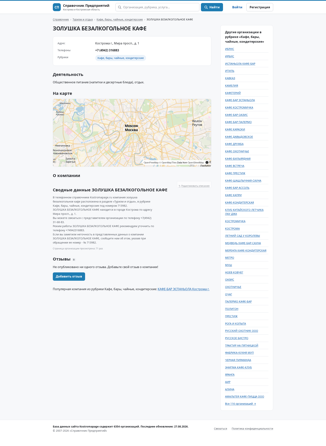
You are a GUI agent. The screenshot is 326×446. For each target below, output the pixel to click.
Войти (237, 7)
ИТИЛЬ (229, 71)
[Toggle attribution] (207, 162)
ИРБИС (229, 56)
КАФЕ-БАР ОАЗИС (236, 115)
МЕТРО (229, 257)
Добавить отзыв (69, 276)
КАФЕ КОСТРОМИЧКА (239, 107)
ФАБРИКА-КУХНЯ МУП (239, 352)
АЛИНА (229, 389)
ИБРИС (229, 49)
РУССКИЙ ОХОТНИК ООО (241, 330)
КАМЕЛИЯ (231, 85)
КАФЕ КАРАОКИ (235, 129)
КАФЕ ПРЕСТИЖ (235, 173)
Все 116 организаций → (240, 403)
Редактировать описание (194, 185)
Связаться (220, 428)
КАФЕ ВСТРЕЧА (234, 166)
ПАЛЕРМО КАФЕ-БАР (238, 301)
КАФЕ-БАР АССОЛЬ (237, 187)
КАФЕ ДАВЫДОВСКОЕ (239, 136)
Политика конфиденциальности (252, 428)
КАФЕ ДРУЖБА (234, 144)
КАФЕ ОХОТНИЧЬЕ (237, 151)
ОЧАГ (228, 294)
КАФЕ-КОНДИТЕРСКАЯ (239, 202)
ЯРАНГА (230, 374)
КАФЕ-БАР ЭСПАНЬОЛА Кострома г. (183, 289)
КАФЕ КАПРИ (233, 195)
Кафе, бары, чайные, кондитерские (120, 19)
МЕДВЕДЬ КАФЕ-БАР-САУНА (243, 243)
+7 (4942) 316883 (107, 50)
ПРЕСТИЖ (231, 316)
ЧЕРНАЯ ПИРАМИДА (238, 360)
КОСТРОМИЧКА (235, 221)
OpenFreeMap (151, 162)
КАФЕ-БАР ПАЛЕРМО (238, 122)
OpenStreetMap (196, 162)
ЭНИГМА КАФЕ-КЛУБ (238, 367)
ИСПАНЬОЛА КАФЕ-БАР (240, 63)
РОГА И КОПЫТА (235, 323)
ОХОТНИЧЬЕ (233, 287)
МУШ (228, 265)
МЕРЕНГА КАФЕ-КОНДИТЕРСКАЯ (245, 250)
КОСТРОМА (232, 228)
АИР (227, 382)
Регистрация (260, 7)
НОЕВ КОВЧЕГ (234, 272)
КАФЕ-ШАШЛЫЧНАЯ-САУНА (243, 180)
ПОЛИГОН (231, 309)
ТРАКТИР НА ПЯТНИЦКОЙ (241, 345)
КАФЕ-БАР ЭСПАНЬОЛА (240, 100)
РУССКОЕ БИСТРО (236, 338)
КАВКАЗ (230, 78)
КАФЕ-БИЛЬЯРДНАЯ (238, 158)
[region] (132, 133)
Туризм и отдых (83, 19)
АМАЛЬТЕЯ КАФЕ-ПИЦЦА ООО (244, 396)
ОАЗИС (229, 279)
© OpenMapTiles (168, 162)
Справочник (61, 19)
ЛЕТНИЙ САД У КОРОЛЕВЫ (242, 235)
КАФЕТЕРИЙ (233, 93)
